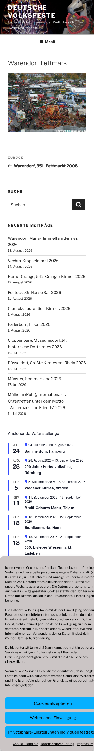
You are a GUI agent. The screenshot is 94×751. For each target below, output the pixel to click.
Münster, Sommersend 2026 (34, 378)
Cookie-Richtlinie (25, 744)
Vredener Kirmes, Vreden (46, 487)
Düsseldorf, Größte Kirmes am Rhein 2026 (47, 362)
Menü (50, 41)
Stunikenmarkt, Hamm (44, 527)
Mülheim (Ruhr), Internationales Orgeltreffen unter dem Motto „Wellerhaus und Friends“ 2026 (37, 401)
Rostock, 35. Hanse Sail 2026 (34, 292)
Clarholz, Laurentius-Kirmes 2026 (39, 308)
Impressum (85, 744)
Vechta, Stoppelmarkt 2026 (33, 260)
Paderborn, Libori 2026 (29, 324)
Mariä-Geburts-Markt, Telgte (49, 507)
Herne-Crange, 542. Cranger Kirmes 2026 (46, 276)
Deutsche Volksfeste (32, 11)
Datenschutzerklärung (33, 638)
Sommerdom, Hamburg (45, 451)
